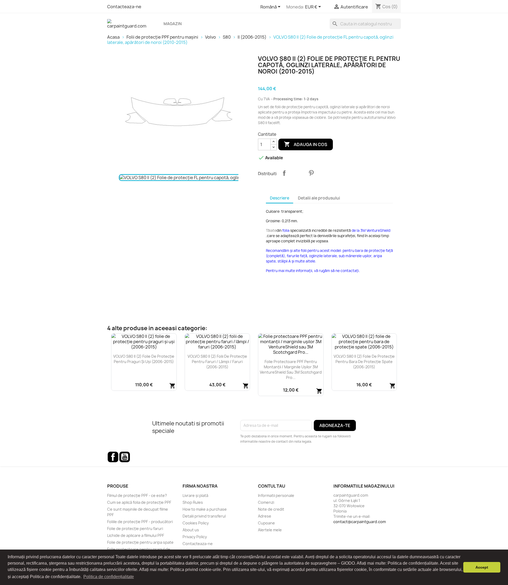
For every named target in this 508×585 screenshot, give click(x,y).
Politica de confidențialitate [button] (108, 576)
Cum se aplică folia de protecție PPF (139, 502)
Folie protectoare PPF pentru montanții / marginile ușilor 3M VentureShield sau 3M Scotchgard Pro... (291, 369)
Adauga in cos (305, 144)
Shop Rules (193, 502)
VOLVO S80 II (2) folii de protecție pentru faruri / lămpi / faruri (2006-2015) (217, 361)
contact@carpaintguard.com (359, 521)
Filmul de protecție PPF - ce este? (137, 495)
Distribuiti (284, 173)
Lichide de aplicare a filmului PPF (135, 535)
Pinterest (311, 173)
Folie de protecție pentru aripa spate (140, 542)
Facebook (113, 457)
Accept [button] (481, 567)
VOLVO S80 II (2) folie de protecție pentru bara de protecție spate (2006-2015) (364, 361)
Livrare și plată (195, 495)
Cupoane (266, 522)
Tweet (297, 173)
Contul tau (271, 486)
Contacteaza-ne (124, 7)
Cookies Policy (196, 522)
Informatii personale (276, 495)
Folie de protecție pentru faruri (135, 528)
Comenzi (266, 502)
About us (191, 529)
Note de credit (271, 509)
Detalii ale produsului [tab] (319, 198)
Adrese (264, 516)
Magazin (173, 23)
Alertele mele (270, 529)
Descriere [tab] (279, 198)
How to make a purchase (205, 509)
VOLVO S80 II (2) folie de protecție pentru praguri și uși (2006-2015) (143, 359)
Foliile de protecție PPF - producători (140, 521)
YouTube (124, 457)
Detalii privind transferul (204, 516)
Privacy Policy (195, 536)
